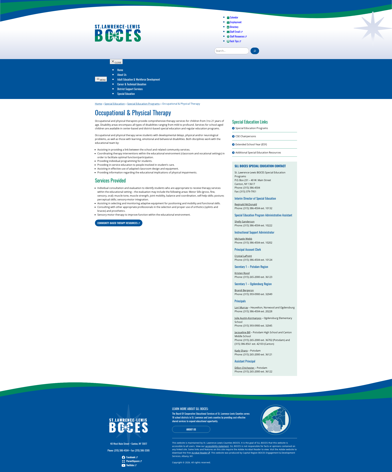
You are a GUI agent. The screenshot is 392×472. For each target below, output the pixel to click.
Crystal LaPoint (243, 256)
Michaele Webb (243, 238)
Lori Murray (241, 307)
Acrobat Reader (199, 452)
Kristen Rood (242, 273)
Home (98, 103)
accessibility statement (217, 446)
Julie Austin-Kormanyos (248, 318)
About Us (191, 429)
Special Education (114, 103)
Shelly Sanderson (244, 221)
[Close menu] (116, 61)
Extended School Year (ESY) (251, 144)
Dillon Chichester (245, 367)
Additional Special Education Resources (258, 152)
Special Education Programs (143, 103)
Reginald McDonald (246, 204)
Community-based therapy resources (117, 223)
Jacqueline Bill (242, 332)
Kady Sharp (241, 350)
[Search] (255, 51)
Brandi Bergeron (244, 290)
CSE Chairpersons (246, 136)
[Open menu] (101, 79)
